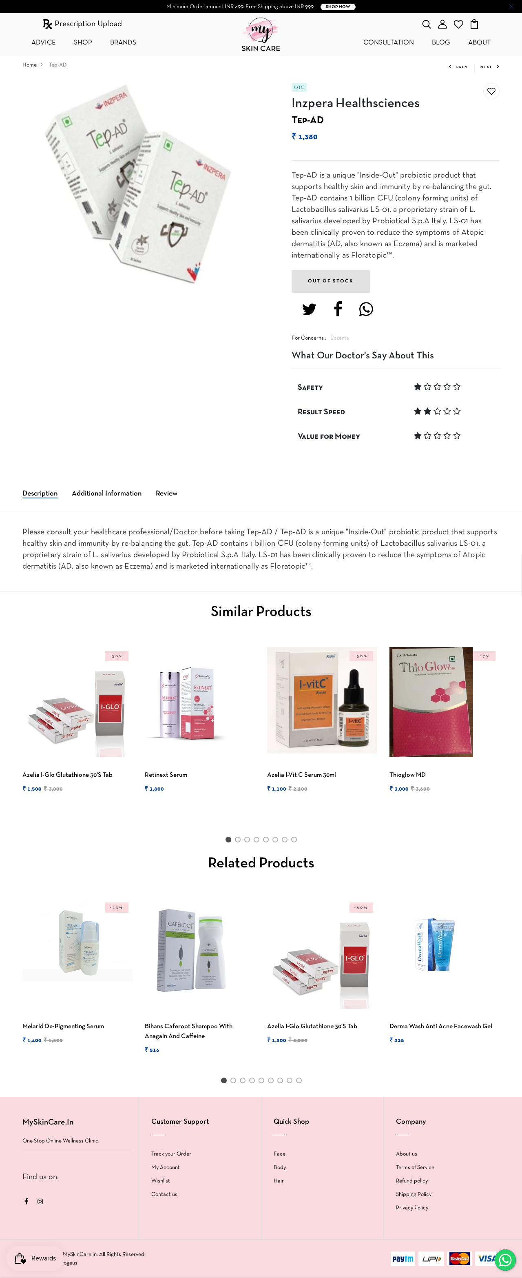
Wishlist (160, 1181)
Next (486, 67)
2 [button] (239, 841)
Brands (123, 43)
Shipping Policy (413, 1194)
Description (40, 493)
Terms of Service (415, 1167)
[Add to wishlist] (491, 91)
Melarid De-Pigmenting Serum (63, 1026)
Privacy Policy (412, 1208)
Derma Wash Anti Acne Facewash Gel (440, 1026)
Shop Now (338, 7)
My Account (165, 1167)
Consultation (388, 43)
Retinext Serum (166, 775)
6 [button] (276, 841)
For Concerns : (309, 338)
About (479, 43)
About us (406, 1154)
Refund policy (412, 1181)
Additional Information (107, 493)
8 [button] (295, 841)
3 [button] (248, 841)
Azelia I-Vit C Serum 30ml (301, 775)
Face (279, 1154)
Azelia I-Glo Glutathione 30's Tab (67, 775)
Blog (441, 43)
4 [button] (258, 841)
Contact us (164, 1194)
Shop (83, 43)
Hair (279, 1181)
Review (166, 493)
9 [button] (300, 1082)
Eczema (339, 338)
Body (280, 1167)
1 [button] (229, 841)
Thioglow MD (407, 775)
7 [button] (286, 841)
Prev (462, 67)
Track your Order (171, 1154)
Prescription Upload (87, 24)
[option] (77, 727)
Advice (43, 43)
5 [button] (267, 841)
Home (29, 65)
